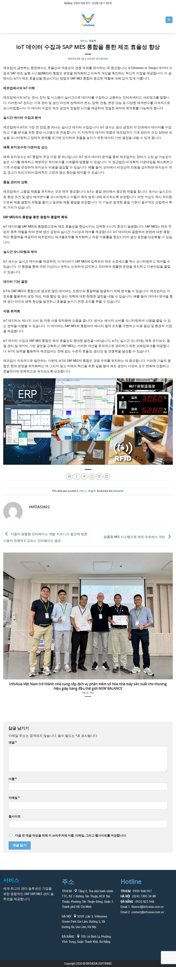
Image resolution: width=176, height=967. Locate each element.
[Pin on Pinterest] (99, 476)
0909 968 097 (82, 3)
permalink (118, 491)
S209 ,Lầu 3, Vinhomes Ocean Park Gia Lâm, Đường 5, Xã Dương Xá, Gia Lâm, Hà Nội (84, 921)
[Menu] (168, 20)
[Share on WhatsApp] (69, 476)
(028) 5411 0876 (102, 3)
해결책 (92, 40)
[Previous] (9, 621)
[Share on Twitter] (84, 476)
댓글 (13, 742)
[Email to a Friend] (91, 476)
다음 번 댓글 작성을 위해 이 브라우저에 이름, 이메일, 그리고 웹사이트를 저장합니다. (70, 835)
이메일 (14, 797)
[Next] (167, 621)
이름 (13, 779)
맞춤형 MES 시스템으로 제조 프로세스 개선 (135, 537)
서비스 (83, 40)
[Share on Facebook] (76, 476)
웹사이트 (15, 816)
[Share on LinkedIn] (106, 476)
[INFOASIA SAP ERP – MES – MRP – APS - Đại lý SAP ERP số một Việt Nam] (88, 20)
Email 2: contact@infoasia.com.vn (142, 912)
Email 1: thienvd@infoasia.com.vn (142, 907)
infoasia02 (102, 58)
